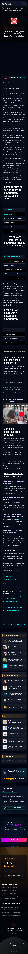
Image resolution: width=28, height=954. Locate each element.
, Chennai (10, 214)
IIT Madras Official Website (13, 611)
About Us (22, 948)
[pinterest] (24, 760)
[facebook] (4, 760)
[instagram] (9, 760)
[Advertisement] (14, 59)
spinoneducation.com (17, 943)
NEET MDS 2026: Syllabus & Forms (9, 907)
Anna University (12, 226)
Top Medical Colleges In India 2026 (13, 586)
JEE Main (20, 519)
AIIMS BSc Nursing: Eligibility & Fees (9, 909)
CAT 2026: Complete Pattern (8, 898)
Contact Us (14, 951)
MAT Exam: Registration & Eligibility (9, 896)
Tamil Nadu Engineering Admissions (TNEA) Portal (13, 603)
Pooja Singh (5, 77)
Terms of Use (15, 948)
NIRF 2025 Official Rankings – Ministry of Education (14, 597)
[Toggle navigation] (24, 3)
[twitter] (19, 760)
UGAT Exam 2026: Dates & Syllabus (9, 888)
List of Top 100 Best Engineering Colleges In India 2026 (12, 578)
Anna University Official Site (14, 607)
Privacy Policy (7, 948)
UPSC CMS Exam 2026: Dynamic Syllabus (11, 915)
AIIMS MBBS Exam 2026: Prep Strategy (10, 912)
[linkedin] (14, 760)
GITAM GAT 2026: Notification (8, 893)
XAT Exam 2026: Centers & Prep (9, 890)
